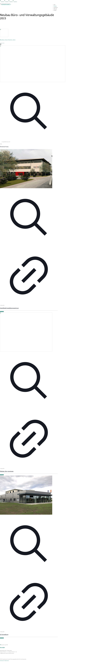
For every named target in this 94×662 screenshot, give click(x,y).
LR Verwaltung (4, 635)
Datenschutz (6, 660)
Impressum (2, 660)
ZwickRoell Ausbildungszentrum (9, 308)
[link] (10, 4)
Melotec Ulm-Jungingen (6, 471)
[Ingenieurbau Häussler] (8, 1)
